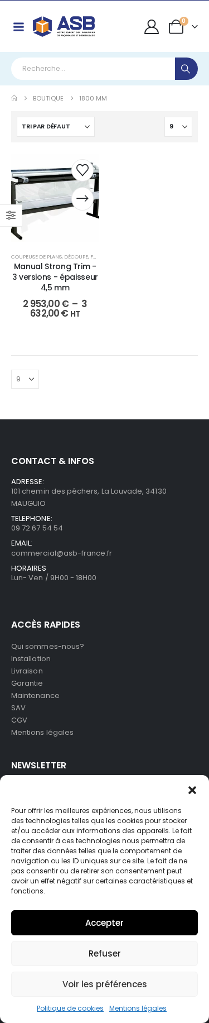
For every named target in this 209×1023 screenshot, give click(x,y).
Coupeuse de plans (36, 256)
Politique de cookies (70, 1008)
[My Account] (152, 27)
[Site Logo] (64, 26)
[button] (192, 789)
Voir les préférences (104, 984)
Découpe (76, 256)
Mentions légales (138, 1008)
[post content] (55, 198)
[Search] (186, 69)
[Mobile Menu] (18, 27)
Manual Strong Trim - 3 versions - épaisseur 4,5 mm (55, 277)
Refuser (105, 953)
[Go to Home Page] (14, 98)
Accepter (104, 923)
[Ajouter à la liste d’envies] (82, 170)
